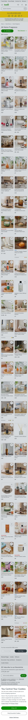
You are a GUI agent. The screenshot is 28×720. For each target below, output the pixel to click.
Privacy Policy (14, 703)
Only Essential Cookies (14, 713)
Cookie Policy (4, 703)
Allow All (14, 708)
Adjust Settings (14, 717)
